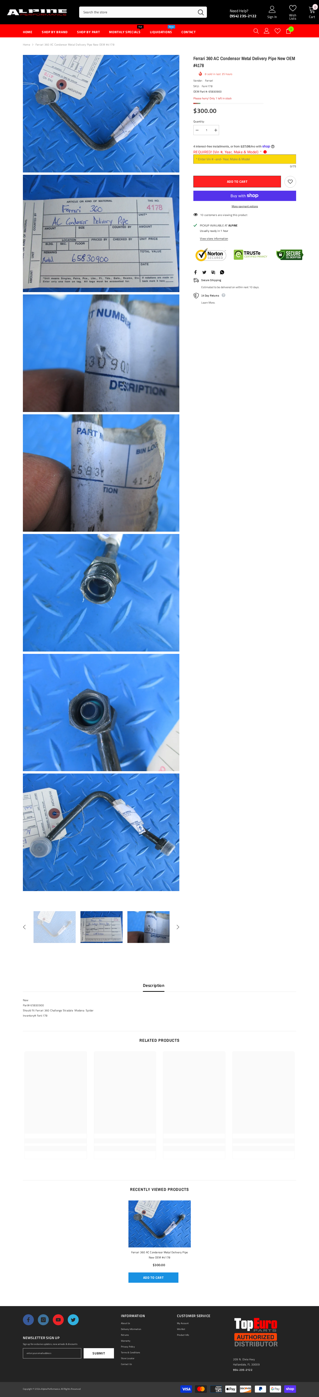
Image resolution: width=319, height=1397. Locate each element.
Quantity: (199, 121)
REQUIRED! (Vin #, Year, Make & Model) (227, 151)
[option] (54, 927)
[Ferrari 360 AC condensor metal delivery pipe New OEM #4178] (159, 1223)
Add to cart (238, 181)
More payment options (245, 206)
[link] (56, 1140)
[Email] (213, 272)
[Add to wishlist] (290, 181)
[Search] (143, 12)
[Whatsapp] (222, 272)
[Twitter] (204, 272)
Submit (98, 1353)
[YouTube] (58, 1319)
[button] (24, 927)
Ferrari (209, 80)
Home (26, 44)
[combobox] (137, 12)
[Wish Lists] (277, 31)
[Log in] (266, 31)
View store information (214, 238)
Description (153, 985)
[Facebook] (195, 272)
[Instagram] (43, 1319)
